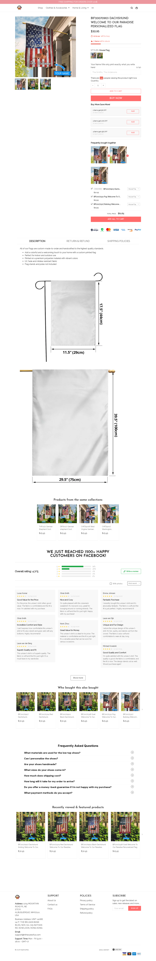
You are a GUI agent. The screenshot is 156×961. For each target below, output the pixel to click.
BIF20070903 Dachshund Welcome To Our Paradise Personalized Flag (112, 189)
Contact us (52, 904)
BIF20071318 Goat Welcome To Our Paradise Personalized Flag (88, 716)
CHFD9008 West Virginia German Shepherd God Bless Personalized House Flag (87, 528)
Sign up (134, 908)
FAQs (50, 909)
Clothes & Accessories (56, 8)
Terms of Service (87, 904)
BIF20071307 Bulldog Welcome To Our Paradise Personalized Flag (107, 204)
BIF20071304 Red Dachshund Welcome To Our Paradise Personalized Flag (46, 716)
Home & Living (79, 8)
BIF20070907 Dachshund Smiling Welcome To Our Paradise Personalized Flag (25, 716)
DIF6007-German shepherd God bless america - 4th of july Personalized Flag (67, 528)
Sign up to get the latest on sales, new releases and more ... (126, 902)
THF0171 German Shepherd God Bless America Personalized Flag (46, 528)
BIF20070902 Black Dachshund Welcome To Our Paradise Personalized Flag (67, 716)
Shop (40, 8)
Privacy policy (86, 900)
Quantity (95, 81)
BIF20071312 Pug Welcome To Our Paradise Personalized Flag (107, 197)
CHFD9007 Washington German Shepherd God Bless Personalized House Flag (109, 528)
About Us (52, 900)
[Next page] (142, 710)
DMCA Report (104, 950)
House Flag (104, 50)
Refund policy (86, 913)
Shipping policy (87, 909)
